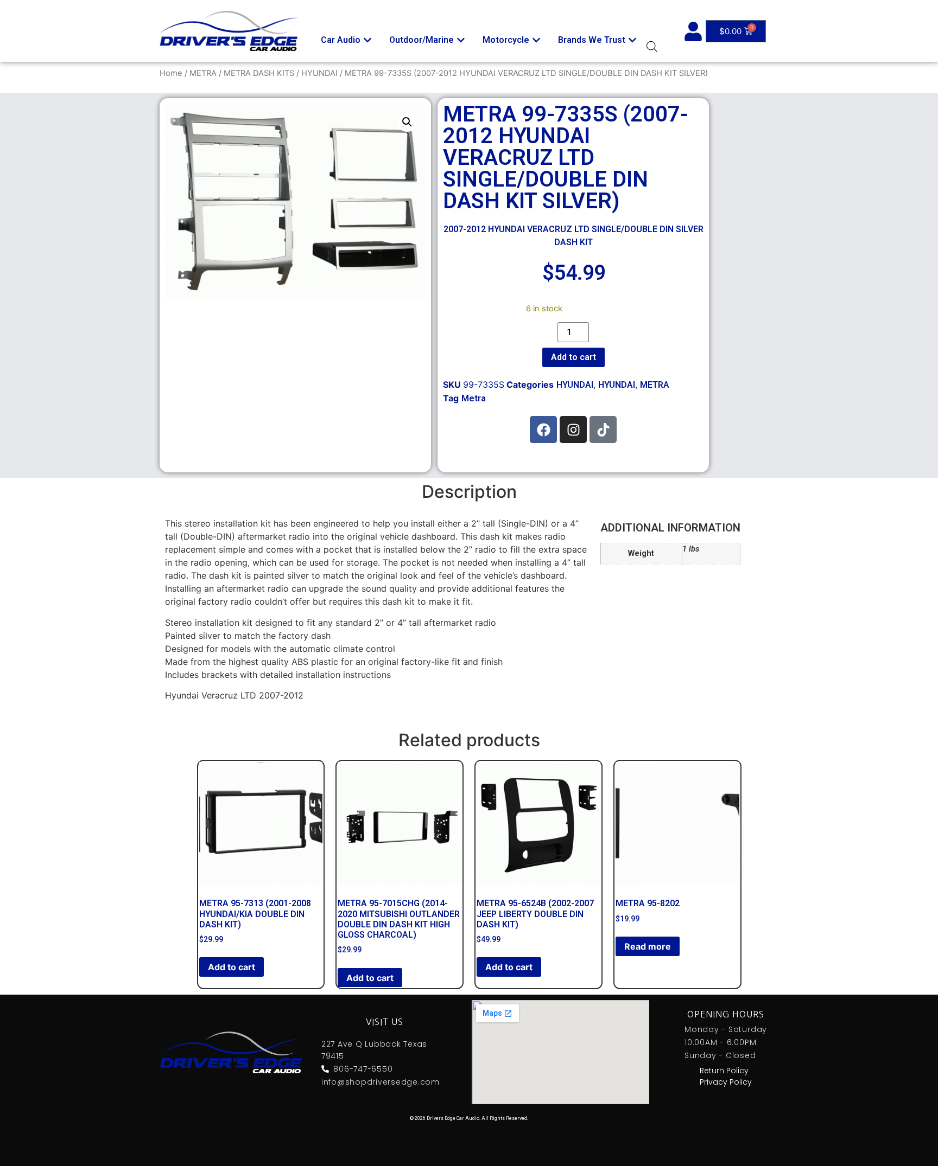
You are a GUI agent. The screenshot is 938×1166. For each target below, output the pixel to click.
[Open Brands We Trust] (632, 40)
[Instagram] (573, 429)
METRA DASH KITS (259, 73)
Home (171, 73)
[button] (407, 122)
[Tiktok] (603, 429)
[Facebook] (543, 429)
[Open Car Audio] (367, 40)
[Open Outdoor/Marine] (461, 40)
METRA (203, 73)
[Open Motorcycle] (536, 40)
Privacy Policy (726, 1082)
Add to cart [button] (231, 967)
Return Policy (724, 1070)
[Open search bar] (652, 46)
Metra (473, 398)
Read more (647, 946)
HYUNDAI (319, 73)
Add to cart (573, 357)
